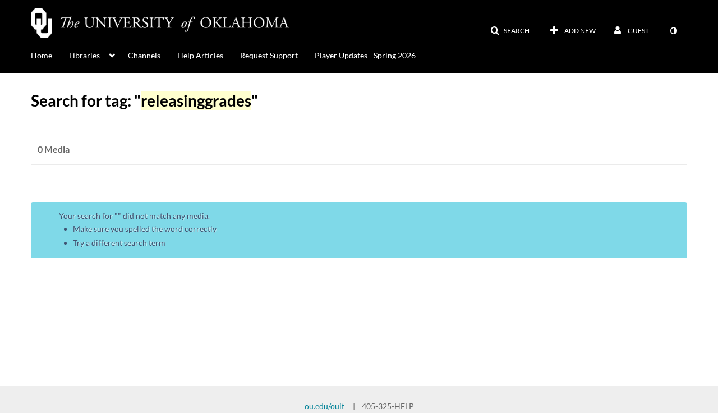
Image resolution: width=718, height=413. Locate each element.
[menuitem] (50, 54)
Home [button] (41, 55)
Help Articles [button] (200, 55)
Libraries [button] (84, 55)
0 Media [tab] (54, 149)
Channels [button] (144, 55)
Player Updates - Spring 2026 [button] (365, 55)
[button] (510, 31)
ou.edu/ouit (324, 406)
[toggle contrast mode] (673, 31)
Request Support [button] (269, 55)
